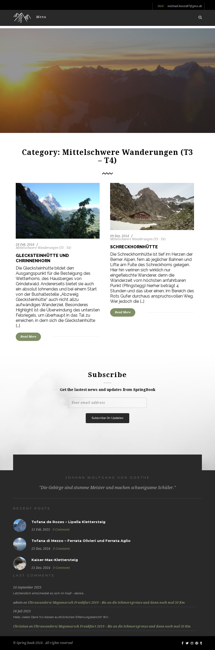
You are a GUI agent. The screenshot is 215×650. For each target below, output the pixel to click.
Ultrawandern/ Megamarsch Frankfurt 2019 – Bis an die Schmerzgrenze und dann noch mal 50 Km (106, 602)
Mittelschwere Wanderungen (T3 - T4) (43, 248)
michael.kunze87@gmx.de (185, 6)
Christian (20, 626)
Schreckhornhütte (134, 246)
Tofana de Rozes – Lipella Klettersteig (68, 522)
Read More (28, 336)
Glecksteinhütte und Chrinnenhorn (42, 258)
